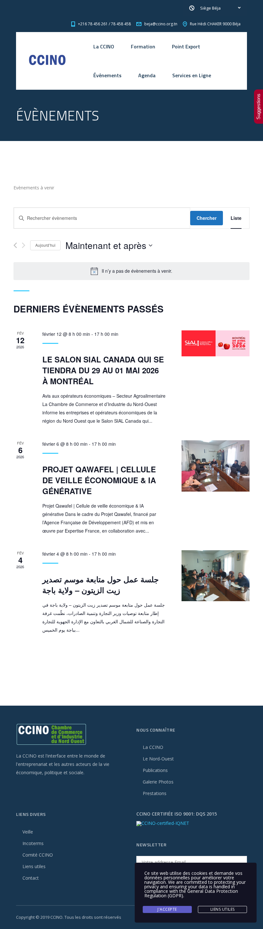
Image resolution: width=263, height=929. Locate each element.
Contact (30, 878)
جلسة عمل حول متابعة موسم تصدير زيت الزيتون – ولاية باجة (100, 584)
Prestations (154, 793)
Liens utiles (34, 866)
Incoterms (33, 843)
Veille (27, 832)
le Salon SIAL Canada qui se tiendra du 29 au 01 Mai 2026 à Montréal (103, 370)
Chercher (206, 218)
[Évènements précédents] (15, 245)
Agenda (147, 75)
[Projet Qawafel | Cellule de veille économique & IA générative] (216, 465)
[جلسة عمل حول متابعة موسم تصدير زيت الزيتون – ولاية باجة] (216, 575)
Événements (107, 75)
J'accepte (167, 909)
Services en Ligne (191, 75)
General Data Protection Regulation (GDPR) (191, 893)
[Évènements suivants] (23, 245)
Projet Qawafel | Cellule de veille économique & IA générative (99, 480)
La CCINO (103, 46)
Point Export (186, 46)
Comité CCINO (37, 855)
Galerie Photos (158, 782)
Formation (143, 46)
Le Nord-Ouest (158, 759)
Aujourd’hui (45, 245)
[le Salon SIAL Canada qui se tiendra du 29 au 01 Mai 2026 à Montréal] (216, 343)
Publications (155, 770)
